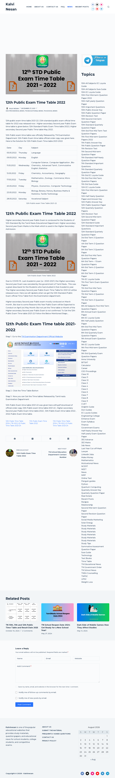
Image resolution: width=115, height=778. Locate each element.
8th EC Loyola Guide (90, 318)
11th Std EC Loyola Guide (92, 175)
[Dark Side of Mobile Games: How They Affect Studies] (93, 612)
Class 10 (85, 374)
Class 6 (84, 392)
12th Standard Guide (90, 223)
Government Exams (90, 428)
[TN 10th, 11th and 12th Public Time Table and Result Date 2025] (22, 612)
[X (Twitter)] (97, 4)
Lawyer (84, 451)
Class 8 (84, 398)
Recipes (85, 502)
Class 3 (84, 383)
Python (84, 484)
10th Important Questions (93, 107)
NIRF (83, 475)
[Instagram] (101, 4)
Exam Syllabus (88, 422)
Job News (85, 445)
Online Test (86, 478)
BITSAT (84, 362)
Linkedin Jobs (87, 454)
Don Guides (86, 410)
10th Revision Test (89, 116)
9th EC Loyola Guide (90, 344)
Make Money (87, 457)
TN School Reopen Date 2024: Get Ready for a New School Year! (55, 627)
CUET (84, 404)
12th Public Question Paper (93, 205)
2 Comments (27, 631)
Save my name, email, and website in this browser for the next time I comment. (48, 687)
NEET (83, 469)
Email (48, 658)
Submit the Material (52, 730)
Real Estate (86, 496)
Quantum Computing (91, 487)
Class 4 (84, 386)
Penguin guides (88, 481)
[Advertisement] (57, 30)
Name (19, 658)
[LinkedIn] (101, 9)
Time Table (86, 561)
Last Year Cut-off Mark (91, 448)
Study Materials (88, 526)
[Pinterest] (50, 439)
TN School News (50, 111)
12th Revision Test (89, 214)
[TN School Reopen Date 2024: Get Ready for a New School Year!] (57, 612)
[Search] (108, 7)
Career (84, 368)
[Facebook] (93, 4)
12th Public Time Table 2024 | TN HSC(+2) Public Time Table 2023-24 (15, 423)
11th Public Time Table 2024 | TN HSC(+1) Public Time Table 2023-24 (62, 423)
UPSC (84, 579)
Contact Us (52, 7)
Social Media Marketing (92, 520)
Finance (84, 425)
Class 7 (84, 395)
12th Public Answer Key (91, 202)
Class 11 (84, 377)
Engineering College (90, 416)
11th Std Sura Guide (89, 184)
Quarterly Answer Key (91, 490)
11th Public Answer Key (91, 143)
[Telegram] (93, 9)
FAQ (63, 7)
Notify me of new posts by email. (33, 698)
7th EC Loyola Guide (90, 279)
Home (29, 7)
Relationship (87, 505)
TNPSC (84, 576)
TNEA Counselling (89, 573)
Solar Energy (87, 523)
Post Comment (24, 704)
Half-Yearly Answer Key (91, 431)
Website (78, 658)
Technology (86, 555)
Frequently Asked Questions (56, 734)
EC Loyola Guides (89, 413)
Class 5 (84, 389)
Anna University (88, 359)
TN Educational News (34, 111)
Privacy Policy (49, 741)
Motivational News (89, 463)
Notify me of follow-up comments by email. (37, 692)
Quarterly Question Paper (93, 493)
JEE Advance (87, 440)
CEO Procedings (12, 111)
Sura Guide (86, 552)
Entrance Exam (88, 419)
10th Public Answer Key (91, 110)
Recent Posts (82, 7)
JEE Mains (86, 442)
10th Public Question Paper (93, 113)
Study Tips (86, 543)
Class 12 (84, 380)
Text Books (86, 558)
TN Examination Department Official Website (42, 337)
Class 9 (84, 401)
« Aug (92, 759)
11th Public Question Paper (93, 146)
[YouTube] (97, 9)
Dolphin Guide (87, 407)
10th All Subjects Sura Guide (93, 89)
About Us (39, 7)
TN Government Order (91, 567)
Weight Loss (87, 582)
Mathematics (87, 460)
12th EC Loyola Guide (90, 187)
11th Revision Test (89, 148)
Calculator (86, 365)
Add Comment (24, 666)
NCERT (84, 466)
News (70, 7)
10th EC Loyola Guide (91, 92)
